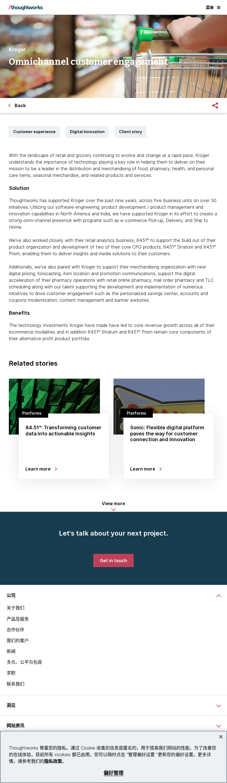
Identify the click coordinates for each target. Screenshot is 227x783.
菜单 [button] (210, 7)
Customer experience (34, 131)
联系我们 (15, 684)
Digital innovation (87, 131)
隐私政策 (53, 761)
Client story (130, 131)
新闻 (11, 651)
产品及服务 (18, 619)
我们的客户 (18, 640)
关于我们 (15, 608)
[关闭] (221, 737)
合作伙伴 (15, 629)
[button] (113, 506)
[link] (113, 560)
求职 (11, 673)
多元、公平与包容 (24, 662)
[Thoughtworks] (25, 7)
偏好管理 (114, 773)
